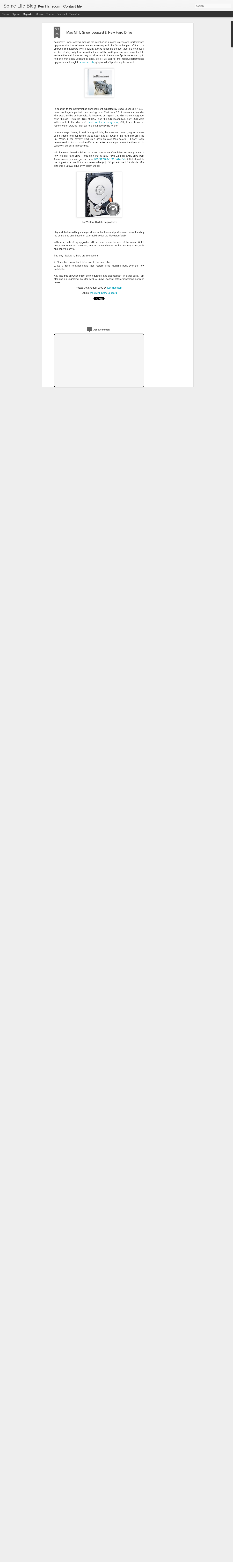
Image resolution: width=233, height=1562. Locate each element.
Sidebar (50, 14)
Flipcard (16, 14)
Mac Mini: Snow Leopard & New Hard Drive (99, 32)
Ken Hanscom (114, 287)
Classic (5, 14)
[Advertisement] (163, 80)
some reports (87, 62)
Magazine (28, 14)
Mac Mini (95, 292)
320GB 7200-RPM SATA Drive (110, 159)
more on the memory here (104, 122)
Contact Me (72, 6)
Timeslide (74, 14)
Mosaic (39, 14)
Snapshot (62, 14)
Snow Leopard (109, 292)
